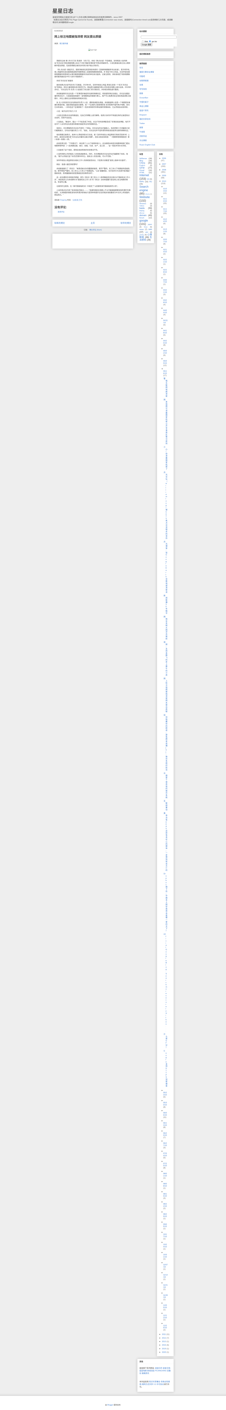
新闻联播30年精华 (165, 604)
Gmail (141, 170)
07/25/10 (165, 1164)
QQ (148, 179)
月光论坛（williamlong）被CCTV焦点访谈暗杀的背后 (165, 505)
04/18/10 (165, 331)
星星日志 (62, 11)
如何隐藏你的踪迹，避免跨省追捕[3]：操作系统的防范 (165, 742)
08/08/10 (165, 1185)
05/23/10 (165, 1093)
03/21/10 (165, 291)
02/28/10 (165, 271)
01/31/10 (165, 230)
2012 (164, 1338)
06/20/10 (165, 1134)
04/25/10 (165, 342)
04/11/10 (165, 321)
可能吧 (142, 76)
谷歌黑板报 (144, 81)
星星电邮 (143, 1371)
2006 (164, 158)
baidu (142, 208)
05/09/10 (165, 362)
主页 (93, 223)
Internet (144, 175)
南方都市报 (64, 43)
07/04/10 (165, 1154)
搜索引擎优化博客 (146, 72)
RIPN (141, 182)
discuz (141, 213)
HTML (142, 172)
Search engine (143, 188)
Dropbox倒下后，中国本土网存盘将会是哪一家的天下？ (165, 902)
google (143, 220)
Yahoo (141, 206)
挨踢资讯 (145, 1373)
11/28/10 (165, 1296)
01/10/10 (165, 200)
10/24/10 (165, 1245)
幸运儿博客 (144, 106)
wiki (146, 232)
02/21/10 (165, 261)
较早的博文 (126, 223)
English (142, 165)
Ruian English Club (147, 145)
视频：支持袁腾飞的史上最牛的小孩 (165, 658)
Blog (141, 161)
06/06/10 (165, 1114)
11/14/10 (165, 1276)
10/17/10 (165, 1235)
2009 (164, 175)
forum (141, 218)
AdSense (143, 158)
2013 (164, 1341)
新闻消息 (151, 1371)
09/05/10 (165, 1225)
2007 (164, 164)
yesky (141, 235)
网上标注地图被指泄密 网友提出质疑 (165, 694)
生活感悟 (145, 238)
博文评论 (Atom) (95, 230)
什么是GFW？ (165, 1040)
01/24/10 (165, 220)
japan (150, 224)
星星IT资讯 (143, 110)
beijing (141, 211)
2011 (164, 1334)
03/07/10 (165, 281)
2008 (164, 170)
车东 (141, 68)
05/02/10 (165, 352)
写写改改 (143, 89)
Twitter (142, 123)
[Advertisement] (85, 240)
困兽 (141, 93)
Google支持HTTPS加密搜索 (165, 1068)
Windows (142, 204)
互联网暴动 (165, 805)
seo (150, 229)
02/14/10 (165, 250)
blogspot (142, 115)
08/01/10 (165, 1174)
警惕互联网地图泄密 (165, 387)
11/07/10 (165, 1266)
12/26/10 (165, 1326)
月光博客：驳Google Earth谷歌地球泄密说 (165, 567)
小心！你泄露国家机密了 (165, 458)
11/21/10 (165, 1286)
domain (142, 215)
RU (150, 182)
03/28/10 (165, 301)
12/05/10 (165, 1306)
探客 (141, 127)
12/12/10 (165, 1316)
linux (146, 227)
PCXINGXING (160, 1371)
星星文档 (166, 1368)
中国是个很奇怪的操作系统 (165, 785)
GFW (142, 168)
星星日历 (158, 1368)
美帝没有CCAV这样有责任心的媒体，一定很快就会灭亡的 (165, 841)
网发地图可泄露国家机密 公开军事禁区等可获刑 (165, 421)
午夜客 (142, 132)
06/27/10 (165, 1144)
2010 (164, 181)
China (142, 163)
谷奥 (141, 85)
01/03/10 (165, 190)
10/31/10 (165, 1256)
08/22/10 (165, 1205)
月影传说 (143, 136)
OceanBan (143, 98)
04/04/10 (165, 311)
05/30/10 (165, 1104)
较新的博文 (59, 223)
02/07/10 (165, 240)
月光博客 (143, 140)
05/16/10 (165, 372)
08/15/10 (165, 1195)
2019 (164, 1349)
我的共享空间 (144, 119)
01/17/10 (165, 210)
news (141, 229)
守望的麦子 (144, 102)
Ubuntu (147, 194)
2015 (164, 1345)
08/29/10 (165, 1215)
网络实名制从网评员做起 (165, 628)
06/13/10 (165, 1124)
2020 (164, 1352)
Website (144, 197)
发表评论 (61, 212)
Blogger (110, 1405)
